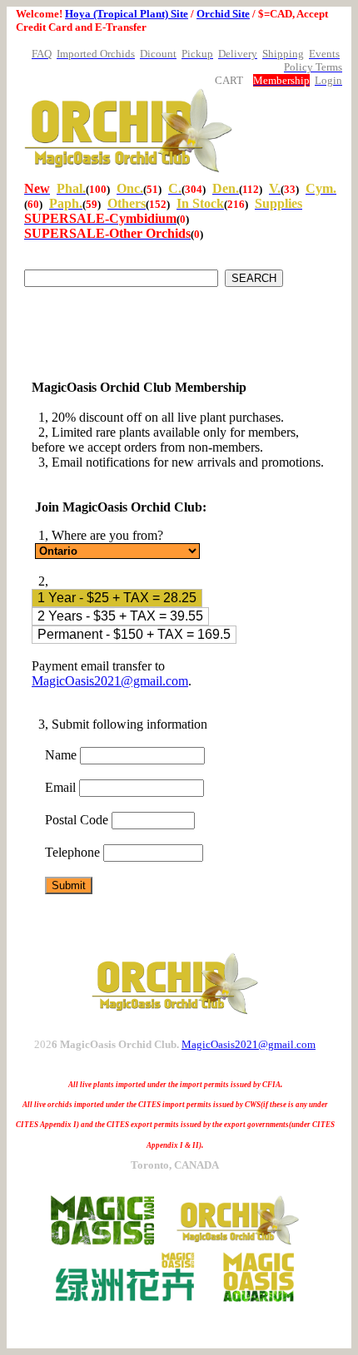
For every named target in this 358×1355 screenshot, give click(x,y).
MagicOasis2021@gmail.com (110, 681)
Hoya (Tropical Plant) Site (126, 13)
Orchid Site (223, 13)
